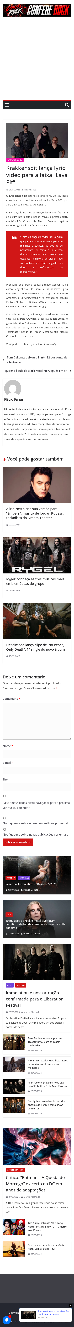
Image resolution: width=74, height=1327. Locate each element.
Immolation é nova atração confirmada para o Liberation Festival (35, 999)
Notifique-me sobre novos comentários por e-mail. (36, 823)
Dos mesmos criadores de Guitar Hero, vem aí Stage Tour (47, 1246)
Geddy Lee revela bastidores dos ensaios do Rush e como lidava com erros (46, 1105)
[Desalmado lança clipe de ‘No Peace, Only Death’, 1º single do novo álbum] (37, 605)
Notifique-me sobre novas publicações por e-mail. (35, 834)
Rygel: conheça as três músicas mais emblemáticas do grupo (35, 581)
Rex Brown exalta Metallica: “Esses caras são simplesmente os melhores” (48, 1064)
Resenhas (63, 871)
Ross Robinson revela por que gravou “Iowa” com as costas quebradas (45, 1042)
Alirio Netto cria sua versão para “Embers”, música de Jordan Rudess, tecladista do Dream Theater (35, 513)
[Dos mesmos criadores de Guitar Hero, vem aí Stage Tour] (14, 1249)
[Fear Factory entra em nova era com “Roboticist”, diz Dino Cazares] (14, 1087)
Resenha (51, 871)
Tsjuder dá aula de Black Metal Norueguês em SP (35, 371)
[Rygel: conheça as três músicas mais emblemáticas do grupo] (37, 540)
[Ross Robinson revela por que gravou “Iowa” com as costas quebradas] (14, 1044)
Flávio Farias (30, 189)
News (9, 985)
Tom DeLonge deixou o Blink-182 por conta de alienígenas (37, 360)
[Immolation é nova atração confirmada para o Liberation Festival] (37, 962)
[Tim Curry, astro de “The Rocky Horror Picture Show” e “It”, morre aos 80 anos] (14, 1229)
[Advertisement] (37, 61)
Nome (8, 746)
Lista (55, 918)
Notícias (21, 985)
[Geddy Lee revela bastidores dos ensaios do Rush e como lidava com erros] (14, 1107)
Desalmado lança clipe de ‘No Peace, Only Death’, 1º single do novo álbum (35, 647)
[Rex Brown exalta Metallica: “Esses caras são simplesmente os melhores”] (14, 1067)
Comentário (11, 699)
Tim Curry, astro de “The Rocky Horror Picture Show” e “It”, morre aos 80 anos (47, 1226)
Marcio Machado (9, 933)
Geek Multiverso (15, 1170)
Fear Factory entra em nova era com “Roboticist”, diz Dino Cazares (47, 1084)
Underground (15, 160)
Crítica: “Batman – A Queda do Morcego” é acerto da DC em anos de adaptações (35, 1184)
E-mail (8, 763)
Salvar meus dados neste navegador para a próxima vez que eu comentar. (36, 805)
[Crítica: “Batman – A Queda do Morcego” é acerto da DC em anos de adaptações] (37, 1146)
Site (5, 779)
